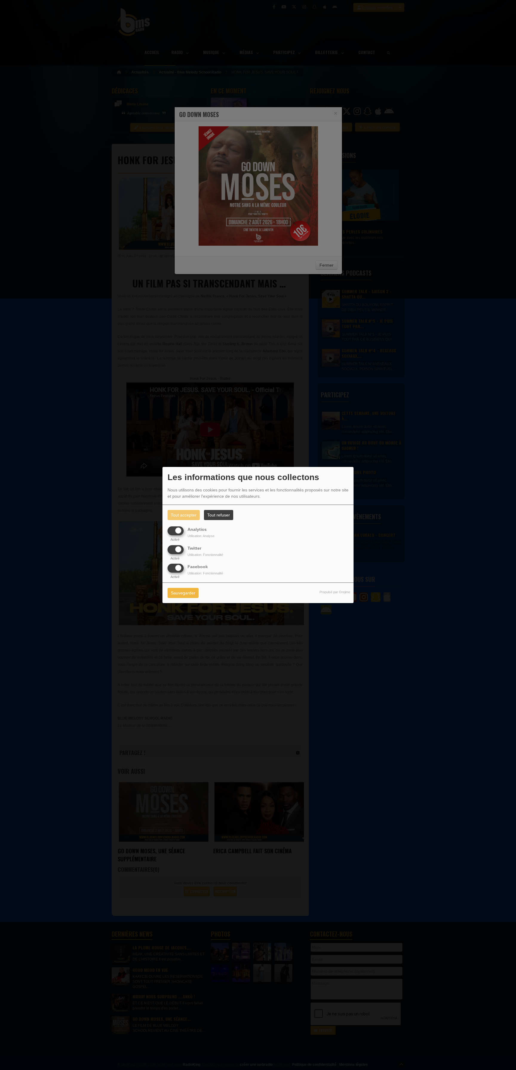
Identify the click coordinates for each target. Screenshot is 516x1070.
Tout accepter (183, 515)
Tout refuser (218, 515)
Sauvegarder (183, 593)
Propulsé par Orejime (335, 592)
